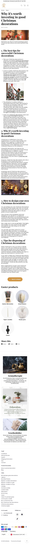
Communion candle (6, 498)
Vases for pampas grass (7, 497)
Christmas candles (8, 77)
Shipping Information (6, 459)
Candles (3, 486)
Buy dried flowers (5, 479)
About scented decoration (8, 468)
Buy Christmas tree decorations (9, 502)
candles (24, 164)
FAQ (2, 461)
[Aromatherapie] (15, 364)
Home (2, 10)
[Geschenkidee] (15, 425)
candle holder (5, 489)
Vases (2, 495)
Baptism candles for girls (7, 482)
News (7, 10)
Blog (2, 470)
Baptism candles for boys (8, 484)
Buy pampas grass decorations (9, 475)
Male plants (4, 491)
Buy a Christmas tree (7, 500)
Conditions (4, 453)
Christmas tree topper (9, 74)
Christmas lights (10, 111)
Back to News (16, 279)
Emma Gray (4, 493)
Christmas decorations (22, 60)
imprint (3, 457)
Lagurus (3, 477)
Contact (3, 462)
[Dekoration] (15, 397)
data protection (5, 455)
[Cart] (24, 5)
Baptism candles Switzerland (8, 481)
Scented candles (5, 488)
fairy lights (10, 126)
